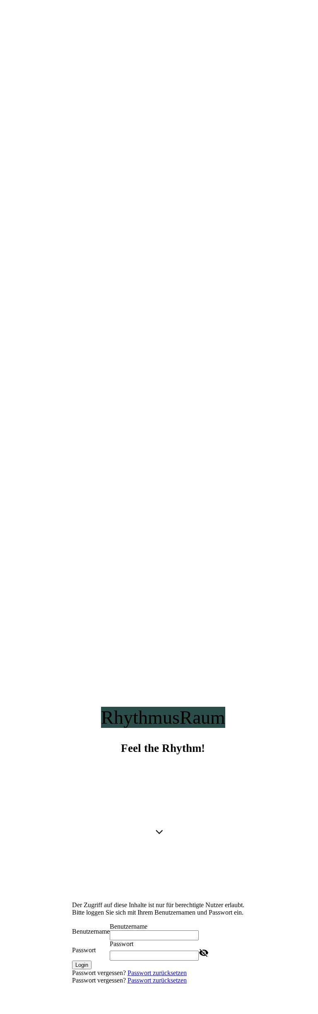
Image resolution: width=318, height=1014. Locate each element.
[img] (159, 431)
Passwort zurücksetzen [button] (157, 972)
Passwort (84, 950)
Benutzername (91, 931)
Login (81, 965)
